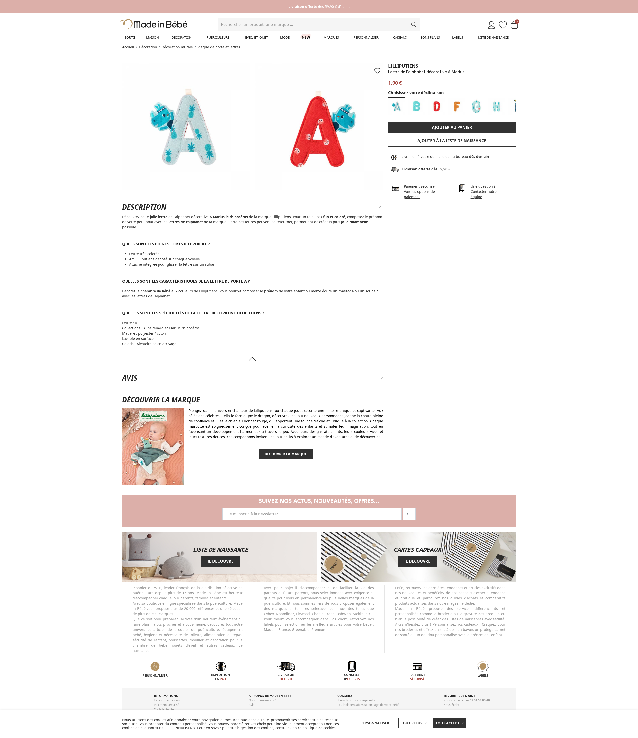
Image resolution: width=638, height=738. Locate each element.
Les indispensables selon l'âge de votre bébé (368, 705)
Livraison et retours (167, 700)
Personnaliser (366, 37)
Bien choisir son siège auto (356, 700)
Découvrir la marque (286, 453)
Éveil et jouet (256, 37)
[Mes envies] (503, 25)
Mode (285, 37)
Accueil (128, 47)
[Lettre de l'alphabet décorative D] (436, 106)
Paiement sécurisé (166, 705)
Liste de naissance (493, 37)
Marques (331, 37)
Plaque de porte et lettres (219, 47)
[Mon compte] (491, 25)
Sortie (130, 37)
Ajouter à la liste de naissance (451, 140)
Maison (152, 37)
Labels (457, 37)
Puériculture (218, 37)
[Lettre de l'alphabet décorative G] (476, 106)
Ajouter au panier (452, 127)
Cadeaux (400, 37)
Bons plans (430, 37)
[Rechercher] (413, 24)
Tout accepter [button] (450, 723)
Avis (251, 705)
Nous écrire (451, 705)
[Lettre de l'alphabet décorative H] (496, 106)
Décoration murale (177, 47)
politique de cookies (319, 727)
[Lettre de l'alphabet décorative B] (416, 106)
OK (409, 514)
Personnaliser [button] (374, 723)
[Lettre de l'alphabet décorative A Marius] (396, 106)
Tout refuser (414, 723)
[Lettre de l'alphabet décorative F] (456, 106)
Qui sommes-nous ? (262, 700)
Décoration (182, 37)
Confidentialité (164, 709)
